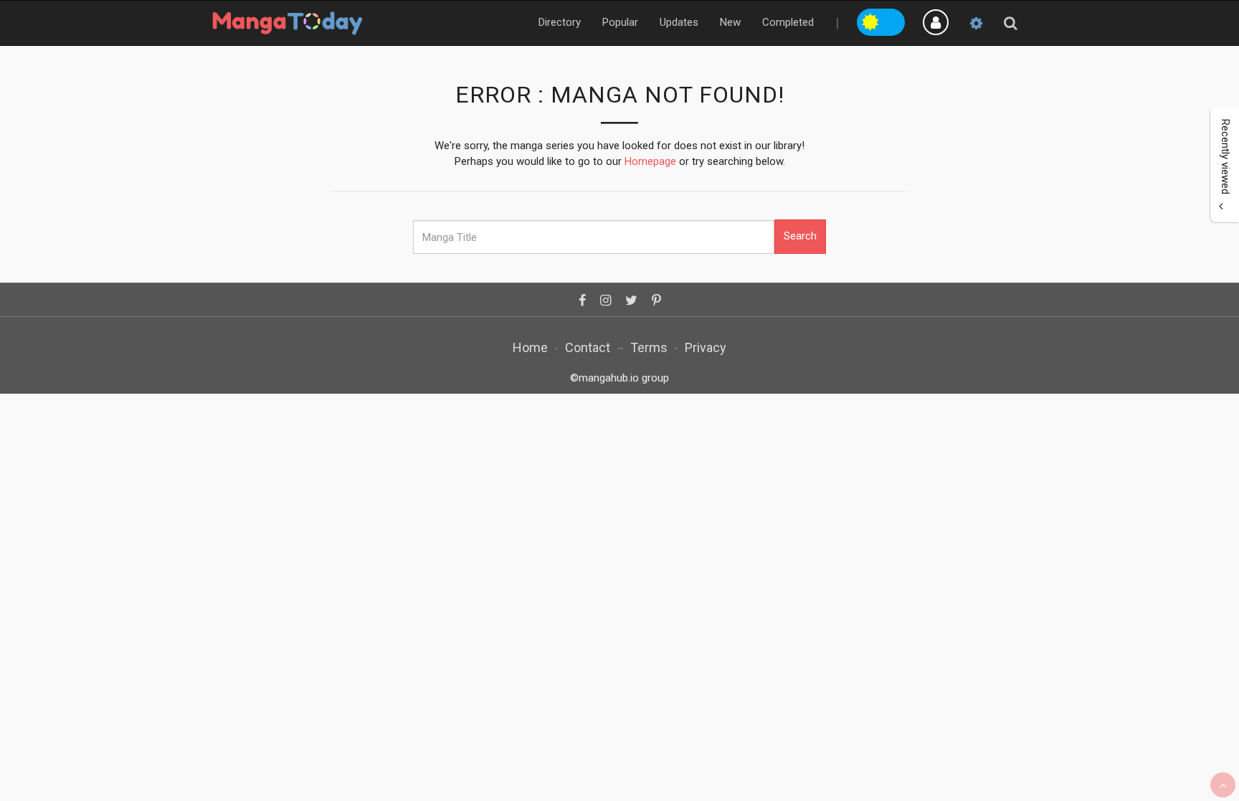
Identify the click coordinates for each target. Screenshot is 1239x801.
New (730, 22)
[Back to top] (1222, 784)
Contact (587, 347)
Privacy (705, 347)
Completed (788, 22)
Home (530, 347)
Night (893, 20)
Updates (679, 22)
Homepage (650, 161)
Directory (559, 22)
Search (800, 235)
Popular (620, 22)
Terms (649, 347)
